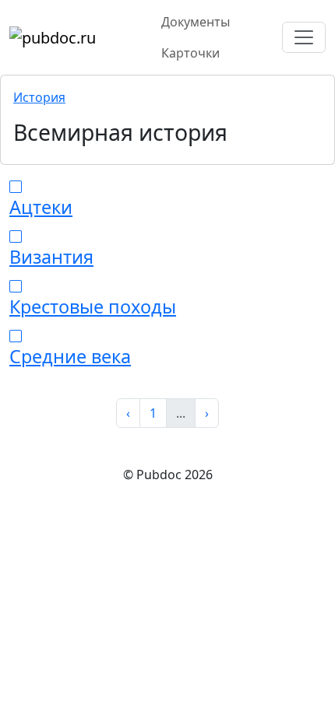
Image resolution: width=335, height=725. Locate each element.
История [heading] (39, 97)
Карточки (190, 52)
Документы (195, 21)
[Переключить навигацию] (304, 37)
